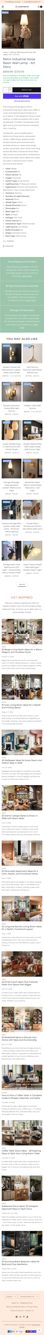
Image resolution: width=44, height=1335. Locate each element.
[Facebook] (17, 1317)
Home (5, 52)
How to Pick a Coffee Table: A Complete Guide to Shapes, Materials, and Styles (22, 1096)
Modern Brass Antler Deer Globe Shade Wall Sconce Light (32, 446)
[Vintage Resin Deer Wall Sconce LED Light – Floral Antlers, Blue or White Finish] (11, 551)
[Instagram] (20, 1317)
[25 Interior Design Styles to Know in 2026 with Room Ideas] (22, 797)
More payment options (22, 101)
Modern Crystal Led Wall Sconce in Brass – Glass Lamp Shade (11, 370)
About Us (15, 1303)
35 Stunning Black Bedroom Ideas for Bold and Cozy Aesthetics (21, 1262)
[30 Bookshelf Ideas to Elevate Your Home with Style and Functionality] (22, 1019)
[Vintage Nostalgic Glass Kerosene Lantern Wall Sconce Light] (11, 468)
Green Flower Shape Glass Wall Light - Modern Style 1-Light (32, 567)
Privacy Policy (32, 1307)
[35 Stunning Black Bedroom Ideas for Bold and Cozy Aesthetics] (22, 1243)
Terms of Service (17, 1311)
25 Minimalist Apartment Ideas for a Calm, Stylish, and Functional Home (20, 872)
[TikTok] (27, 1317)
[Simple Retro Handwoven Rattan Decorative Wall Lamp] (32, 509)
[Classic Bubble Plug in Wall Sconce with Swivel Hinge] (11, 430)
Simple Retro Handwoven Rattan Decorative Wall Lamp (32, 526)
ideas (4, 647)
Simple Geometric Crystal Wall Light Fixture (11, 408)
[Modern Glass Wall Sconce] (32, 392)
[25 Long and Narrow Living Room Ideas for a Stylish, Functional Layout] (22, 908)
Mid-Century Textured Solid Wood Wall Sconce (32, 370)
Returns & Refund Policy (15, 1307)
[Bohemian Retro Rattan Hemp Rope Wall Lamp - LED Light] (32, 468)
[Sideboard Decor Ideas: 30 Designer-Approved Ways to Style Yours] (22, 1188)
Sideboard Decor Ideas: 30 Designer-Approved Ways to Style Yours (20, 1207)
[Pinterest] (24, 1317)
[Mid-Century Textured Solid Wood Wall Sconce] (32, 353)
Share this (9, 246)
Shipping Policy (26, 1303)
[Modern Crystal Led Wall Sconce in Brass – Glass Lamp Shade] (11, 353)
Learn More (27, 276)
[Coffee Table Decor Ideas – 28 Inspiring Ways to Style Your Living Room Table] (22, 1132)
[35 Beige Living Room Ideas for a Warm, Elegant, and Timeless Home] (22, 631)
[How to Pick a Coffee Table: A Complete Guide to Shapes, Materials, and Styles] (22, 1077)
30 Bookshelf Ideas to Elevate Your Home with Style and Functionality (19, 1038)
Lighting (12, 52)
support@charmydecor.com (32, 2)
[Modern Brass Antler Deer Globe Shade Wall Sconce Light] (32, 430)
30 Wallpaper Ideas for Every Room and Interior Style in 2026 (22, 761)
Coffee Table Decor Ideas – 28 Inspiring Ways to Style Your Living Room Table (21, 1152)
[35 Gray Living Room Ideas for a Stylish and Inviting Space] (22, 687)
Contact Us (29, 1311)
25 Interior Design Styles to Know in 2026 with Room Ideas (20, 817)
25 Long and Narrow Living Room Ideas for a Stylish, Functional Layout (22, 927)
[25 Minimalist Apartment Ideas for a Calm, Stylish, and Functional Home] (22, 853)
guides (4, 1092)
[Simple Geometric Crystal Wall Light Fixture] (11, 392)
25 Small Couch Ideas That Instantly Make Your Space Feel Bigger (20, 983)
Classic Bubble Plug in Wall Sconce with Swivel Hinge (11, 446)
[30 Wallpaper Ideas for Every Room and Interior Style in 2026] (22, 742)
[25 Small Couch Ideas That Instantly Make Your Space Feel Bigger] (22, 964)
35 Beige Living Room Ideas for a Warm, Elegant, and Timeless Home (22, 650)
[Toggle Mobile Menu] (4, 6)
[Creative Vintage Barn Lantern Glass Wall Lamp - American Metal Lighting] (11, 509)
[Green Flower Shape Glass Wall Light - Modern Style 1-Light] (32, 551)
